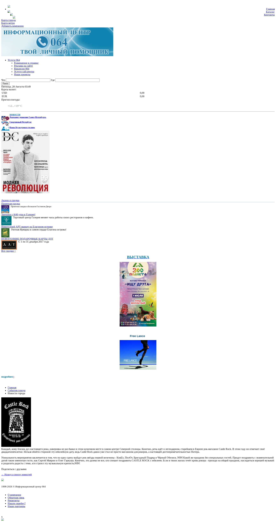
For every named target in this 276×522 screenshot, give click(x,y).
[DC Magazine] (25, 192)
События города (16, 390)
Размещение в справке (26, 63)
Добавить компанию (12, 26)
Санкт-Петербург (17, 103)
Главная (270, 9)
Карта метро (8, 23)
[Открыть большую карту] (2, 519)
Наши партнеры (16, 506)
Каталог (270, 12)
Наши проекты (22, 74)
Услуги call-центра (24, 71)
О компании (14, 494)
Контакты (269, 14)
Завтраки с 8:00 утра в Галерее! (18, 214)
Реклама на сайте (23, 65)
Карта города (8, 20)
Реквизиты (13, 500)
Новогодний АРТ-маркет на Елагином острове (27, 226)
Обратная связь (16, 497)
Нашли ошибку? (17, 503)
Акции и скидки (10, 200)
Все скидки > (8, 251)
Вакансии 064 (21, 68)
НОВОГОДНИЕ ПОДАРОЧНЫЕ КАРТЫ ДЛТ (27, 238)
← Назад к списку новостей (16, 474)
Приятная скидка (10, 203)
